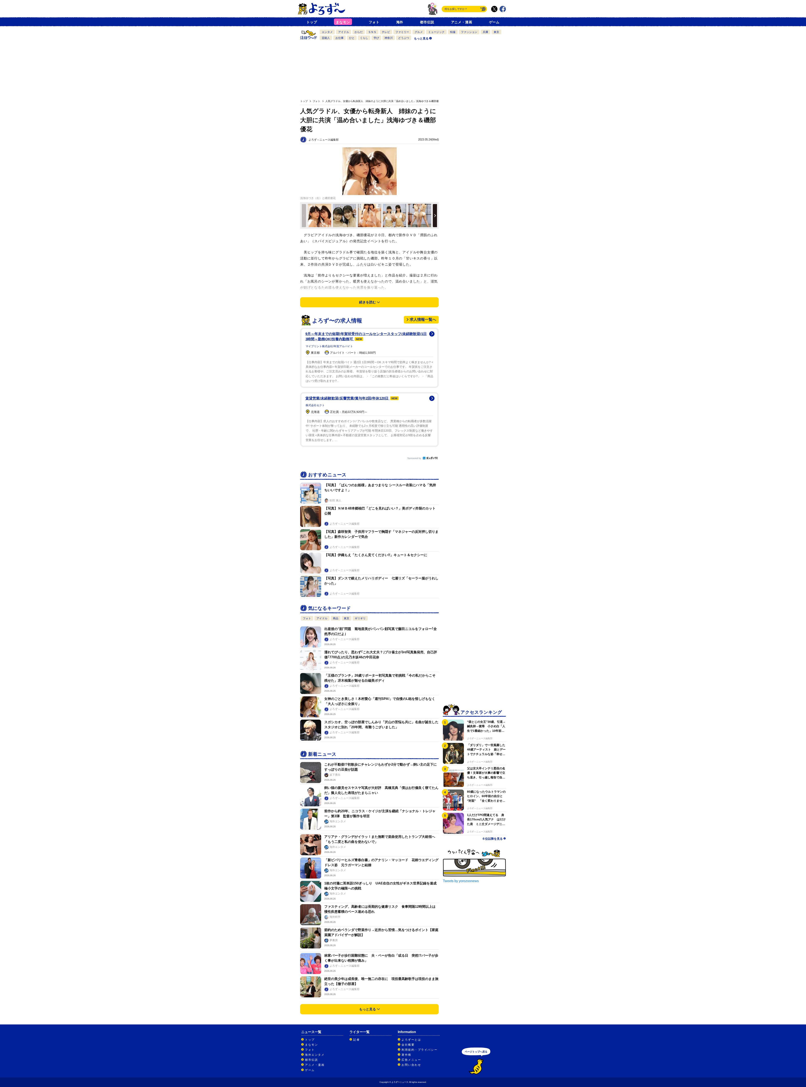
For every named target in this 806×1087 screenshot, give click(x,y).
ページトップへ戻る (476, 1051)
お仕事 (339, 37)
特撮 (452, 32)
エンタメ (327, 32)
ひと (352, 37)
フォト (374, 22)
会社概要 (408, 1044)
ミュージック (436, 32)
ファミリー (402, 32)
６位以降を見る (492, 838)
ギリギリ (360, 618)
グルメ (419, 32)
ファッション (469, 32)
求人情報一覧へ (423, 319)
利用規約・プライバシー (419, 1049)
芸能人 (326, 37)
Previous (304, 215)
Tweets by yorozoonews (461, 881)
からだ (359, 32)
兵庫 (485, 32)
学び (376, 37)
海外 (399, 22)
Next (435, 215)
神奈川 (389, 37)
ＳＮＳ (372, 32)
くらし (364, 37)
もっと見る (421, 38)
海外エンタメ (314, 1054)
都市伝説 (427, 22)
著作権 (406, 1054)
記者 (356, 1039)
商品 (335, 618)
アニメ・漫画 (461, 22)
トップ (311, 22)
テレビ (386, 32)
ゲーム (494, 22)
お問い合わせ (411, 1064)
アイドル (343, 32)
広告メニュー (411, 1059)
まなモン (343, 22)
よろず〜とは (411, 1039)
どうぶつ (403, 37)
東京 (496, 32)
